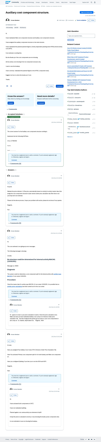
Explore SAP (85, 2)
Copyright (21, 439)
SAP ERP (16, 27)
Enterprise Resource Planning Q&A (78, 67)
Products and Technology (27, 2)
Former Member (15, 20)
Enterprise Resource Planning (33, 6)
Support (44, 439)
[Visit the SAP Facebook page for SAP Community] (86, 439)
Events (57, 2)
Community (15, 2)
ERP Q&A (43, 6)
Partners (52, 2)
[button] (89, 20)
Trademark (37, 439)
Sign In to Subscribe (86, 12)
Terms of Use (14, 439)
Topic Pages (72, 2)
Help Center (64, 2)
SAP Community (9, 6)
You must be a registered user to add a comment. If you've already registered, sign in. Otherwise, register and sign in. (34, 156)
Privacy (7, 439)
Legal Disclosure (29, 439)
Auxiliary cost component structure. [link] (54, 6)
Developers (45, 2)
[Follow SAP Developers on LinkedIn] (94, 439)
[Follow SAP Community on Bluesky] (88, 439)
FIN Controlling (9, 27)
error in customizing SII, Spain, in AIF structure (79, 66)
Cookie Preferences (53, 439)
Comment (60, 86)
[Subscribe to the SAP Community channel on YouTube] (91, 439)
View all (69, 136)
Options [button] (94, 12)
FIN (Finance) (23, 27)
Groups (38, 2)
